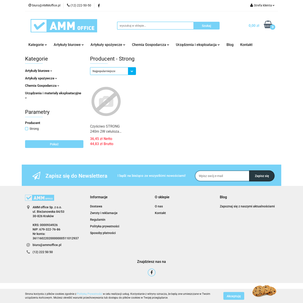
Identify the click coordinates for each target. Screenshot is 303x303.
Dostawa (96, 206)
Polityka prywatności (104, 226)
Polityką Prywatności (89, 293)
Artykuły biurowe (37, 71)
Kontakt (246, 45)
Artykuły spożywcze (40, 78)
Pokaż (54, 144)
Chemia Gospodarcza (41, 86)
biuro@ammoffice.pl (47, 245)
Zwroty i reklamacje (104, 213)
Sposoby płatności (103, 233)
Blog (230, 45)
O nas (159, 206)
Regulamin (97, 219)
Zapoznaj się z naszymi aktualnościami (247, 206)
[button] (99, 197)
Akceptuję (234, 296)
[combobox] (113, 71)
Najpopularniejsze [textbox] (103, 71)
